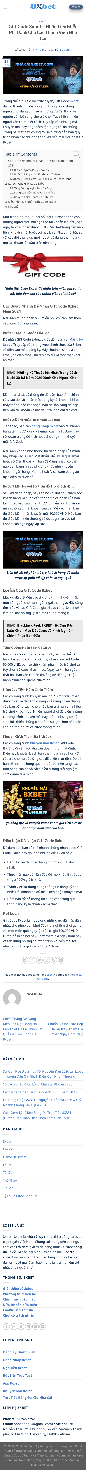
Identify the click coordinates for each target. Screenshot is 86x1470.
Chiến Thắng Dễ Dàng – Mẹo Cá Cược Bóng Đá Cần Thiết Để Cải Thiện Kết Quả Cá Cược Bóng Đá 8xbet (23, 1029)
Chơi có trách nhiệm (19, 1315)
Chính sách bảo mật (19, 1299)
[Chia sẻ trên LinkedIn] (61, 960)
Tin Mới (8, 1188)
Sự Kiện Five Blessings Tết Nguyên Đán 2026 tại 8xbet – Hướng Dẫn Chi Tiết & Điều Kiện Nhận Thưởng (43, 1074)
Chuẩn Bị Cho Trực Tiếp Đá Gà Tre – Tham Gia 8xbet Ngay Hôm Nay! (65, 1029)
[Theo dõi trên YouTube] (42, 1326)
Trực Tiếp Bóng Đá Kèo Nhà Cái (27, 1397)
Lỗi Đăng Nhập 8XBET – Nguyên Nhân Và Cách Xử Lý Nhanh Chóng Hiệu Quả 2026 (42, 1102)
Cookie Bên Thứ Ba (18, 1310)
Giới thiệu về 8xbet (18, 1288)
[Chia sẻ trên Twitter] (39, 960)
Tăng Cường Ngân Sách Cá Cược (33, 188)
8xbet (43, 21)
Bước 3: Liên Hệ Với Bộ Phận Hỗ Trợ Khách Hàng (42, 179)
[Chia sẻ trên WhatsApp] (25, 960)
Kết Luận (14, 206)
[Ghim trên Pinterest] (54, 960)
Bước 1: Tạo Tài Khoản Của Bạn (32, 170)
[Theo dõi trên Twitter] (21, 1326)
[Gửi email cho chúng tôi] (28, 1326)
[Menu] (5, 7)
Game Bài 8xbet (15, 1157)
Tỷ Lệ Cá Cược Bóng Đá (20, 1196)
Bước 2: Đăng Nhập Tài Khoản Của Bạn (37, 174)
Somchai (65, 49)
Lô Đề (7, 1165)
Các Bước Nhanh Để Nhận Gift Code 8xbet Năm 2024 (40, 163)
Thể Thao (10, 1180)
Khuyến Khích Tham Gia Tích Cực (33, 197)
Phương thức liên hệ (19, 1294)
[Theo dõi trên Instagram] (14, 1326)
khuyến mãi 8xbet (44, 743)
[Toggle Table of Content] (74, 154)
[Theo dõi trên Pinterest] (35, 1326)
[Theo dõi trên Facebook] (6, 1326)
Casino (8, 1149)
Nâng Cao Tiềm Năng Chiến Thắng (34, 192)
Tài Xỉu (8, 1172)
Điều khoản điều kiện (20, 1305)
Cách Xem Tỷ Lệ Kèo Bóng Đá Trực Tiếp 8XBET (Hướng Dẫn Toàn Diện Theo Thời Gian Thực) (37, 1115)
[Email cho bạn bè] (46, 960)
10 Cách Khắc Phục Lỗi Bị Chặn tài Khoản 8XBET (38, 1084)
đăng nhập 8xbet (45, 426)
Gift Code (42, 978)
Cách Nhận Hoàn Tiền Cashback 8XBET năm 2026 (40, 1092)
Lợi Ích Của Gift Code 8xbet (26, 183)
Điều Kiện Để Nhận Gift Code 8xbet (32, 202)
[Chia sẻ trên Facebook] (32, 960)
